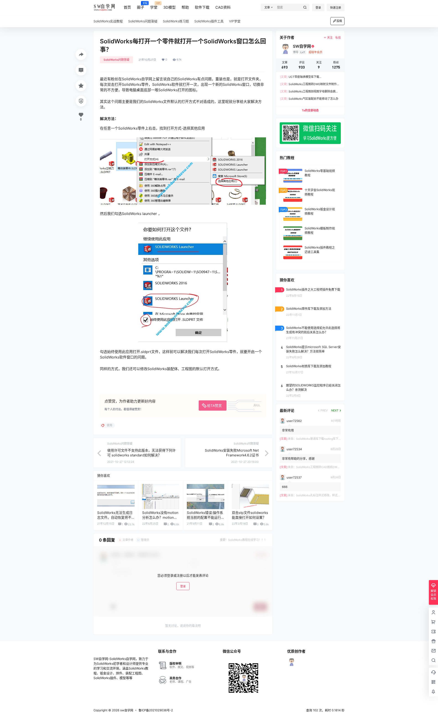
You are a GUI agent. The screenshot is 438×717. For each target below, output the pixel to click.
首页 (127, 7)
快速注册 (335, 7)
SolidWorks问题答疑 (116, 59)
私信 (338, 37)
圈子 (140, 6)
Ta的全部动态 (310, 110)
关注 (330, 37)
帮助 (185, 7)
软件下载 (202, 7)
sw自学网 (126, 710)
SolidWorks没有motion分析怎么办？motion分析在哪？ (160, 517)
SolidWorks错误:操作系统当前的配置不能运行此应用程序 (205, 517)
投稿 (339, 21)
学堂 (153, 6)
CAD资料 (223, 7)
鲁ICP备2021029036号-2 (155, 710)
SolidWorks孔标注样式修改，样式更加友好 (322, 495)
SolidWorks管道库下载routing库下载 (318, 438)
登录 (318, 7)
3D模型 (169, 7)
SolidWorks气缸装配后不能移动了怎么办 (309, 98)
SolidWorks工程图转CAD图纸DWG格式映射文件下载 (328, 467)
